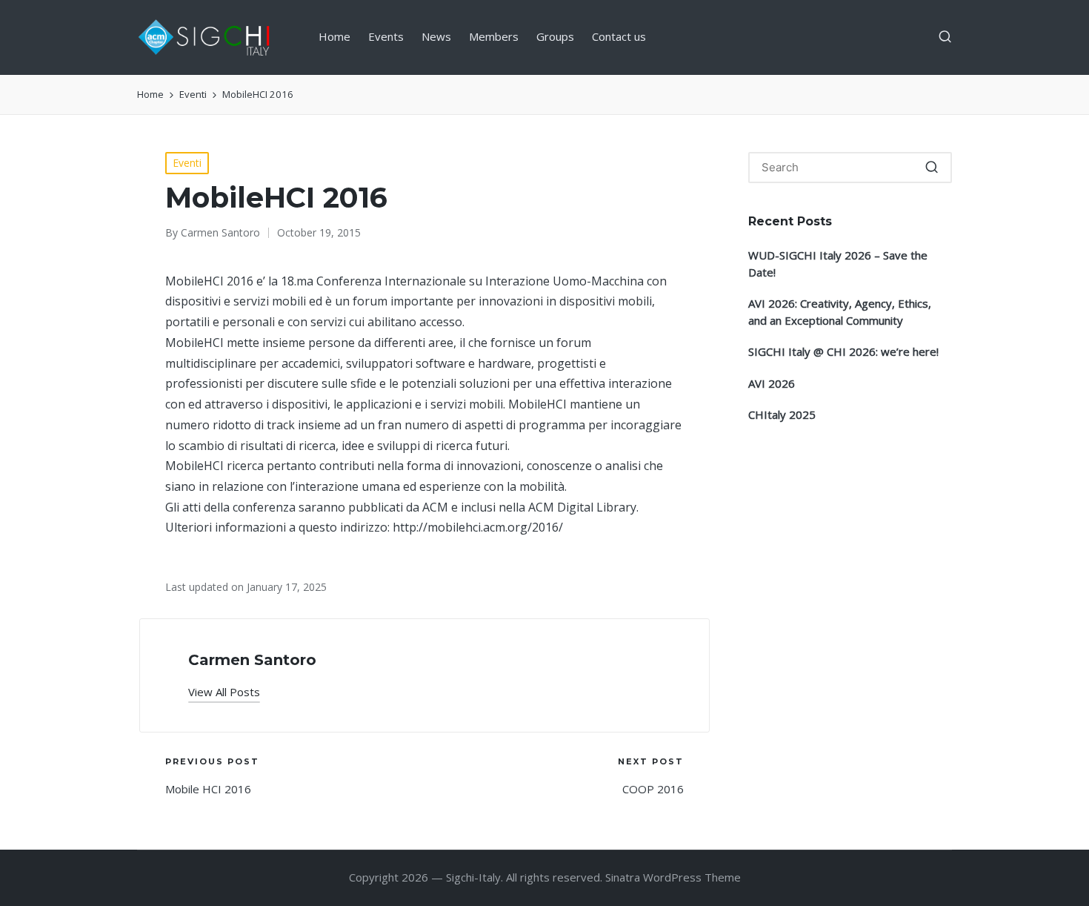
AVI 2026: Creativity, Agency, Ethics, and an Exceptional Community (839, 312)
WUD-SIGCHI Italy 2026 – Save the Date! (838, 264)
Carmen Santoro (252, 660)
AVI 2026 (771, 383)
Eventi (187, 163)
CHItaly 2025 (782, 414)
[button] (224, 692)
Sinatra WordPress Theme (673, 877)
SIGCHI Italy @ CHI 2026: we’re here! (843, 351)
